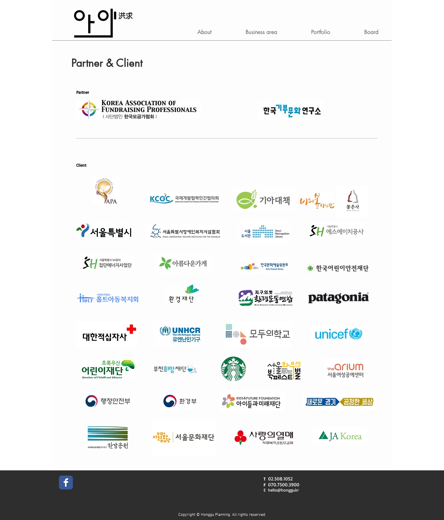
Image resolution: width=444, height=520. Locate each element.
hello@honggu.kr (283, 490)
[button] (204, 32)
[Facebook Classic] (66, 482)
